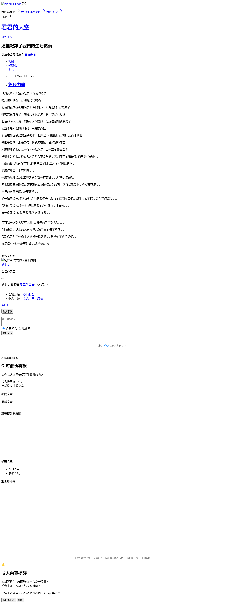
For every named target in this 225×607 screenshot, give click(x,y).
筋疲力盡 (16, 84)
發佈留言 (7, 333)
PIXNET (86, 558)
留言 (31, 284)
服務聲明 (145, 558)
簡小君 (5, 264)
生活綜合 (30, 54)
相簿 (11, 61)
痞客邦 (24, 284)
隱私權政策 (132, 558)
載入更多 (7, 311)
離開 (20, 600)
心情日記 (28, 294)
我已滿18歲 (8, 600)
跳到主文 (7, 37)
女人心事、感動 (33, 298)
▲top (4, 304)
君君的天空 (15, 27)
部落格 (12, 65)
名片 (11, 69)
